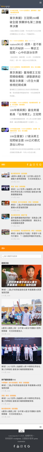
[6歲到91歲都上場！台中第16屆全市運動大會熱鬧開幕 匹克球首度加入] (6, 175)
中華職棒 (14, 202)
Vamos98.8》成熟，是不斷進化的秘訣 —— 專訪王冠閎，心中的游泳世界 (26, 48)
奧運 (39, 10)
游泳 (26, 41)
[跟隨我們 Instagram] (34, 164)
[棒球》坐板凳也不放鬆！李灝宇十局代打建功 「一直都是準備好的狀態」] (6, 232)
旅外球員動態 (22, 202)
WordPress (17, 439)
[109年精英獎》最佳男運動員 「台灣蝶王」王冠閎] (5, 104)
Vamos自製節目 (24, 10)
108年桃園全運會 (15, 129)
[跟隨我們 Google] (40, 164)
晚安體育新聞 (14, 12)
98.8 (11, 41)
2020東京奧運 (14, 10)
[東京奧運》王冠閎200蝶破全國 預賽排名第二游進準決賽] (5, 12)
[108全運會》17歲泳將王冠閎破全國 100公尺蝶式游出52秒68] (5, 130)
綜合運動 (37, 67)
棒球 (16, 186)
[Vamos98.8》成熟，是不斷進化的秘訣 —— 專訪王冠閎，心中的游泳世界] (5, 42)
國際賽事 (33, 10)
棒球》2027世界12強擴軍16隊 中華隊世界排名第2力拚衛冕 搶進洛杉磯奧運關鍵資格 (26, 192)
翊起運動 (22, 104)
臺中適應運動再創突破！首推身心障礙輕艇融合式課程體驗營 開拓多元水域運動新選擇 (26, 220)
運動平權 (24, 215)
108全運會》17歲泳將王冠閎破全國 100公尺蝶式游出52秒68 (25, 140)
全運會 (35, 129)
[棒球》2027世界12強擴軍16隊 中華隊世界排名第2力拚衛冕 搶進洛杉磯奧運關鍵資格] (6, 188)
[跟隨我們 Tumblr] (37, 164)
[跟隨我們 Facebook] (27, 164)
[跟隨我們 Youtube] (31, 164)
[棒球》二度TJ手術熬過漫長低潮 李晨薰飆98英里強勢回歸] (6, 203)
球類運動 (22, 186)
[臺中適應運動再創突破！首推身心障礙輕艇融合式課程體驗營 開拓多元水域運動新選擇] (6, 216)
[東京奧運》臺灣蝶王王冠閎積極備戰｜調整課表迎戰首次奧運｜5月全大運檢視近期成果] (5, 68)
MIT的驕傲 (13, 102)
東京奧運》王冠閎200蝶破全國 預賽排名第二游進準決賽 (25, 22)
